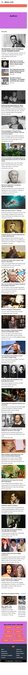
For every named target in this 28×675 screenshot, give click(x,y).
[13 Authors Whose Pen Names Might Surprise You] (13, 550)
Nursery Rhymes (8, 636)
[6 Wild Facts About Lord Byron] (13, 502)
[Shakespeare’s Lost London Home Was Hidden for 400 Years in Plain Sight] (13, 426)
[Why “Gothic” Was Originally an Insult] (9, 606)
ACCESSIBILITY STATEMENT (6, 655)
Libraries (18, 631)
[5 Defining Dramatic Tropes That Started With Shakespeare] (13, 477)
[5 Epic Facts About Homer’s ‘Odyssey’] (13, 207)
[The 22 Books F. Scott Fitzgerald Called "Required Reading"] (13, 46)
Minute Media (10, 661)
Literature (8, 627)
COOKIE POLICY (4, 653)
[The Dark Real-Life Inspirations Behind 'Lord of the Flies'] (13, 400)
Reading (6, 640)
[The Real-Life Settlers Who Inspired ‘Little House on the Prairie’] (13, 256)
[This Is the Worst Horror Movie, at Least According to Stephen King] (13, 352)
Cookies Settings (19, 657)
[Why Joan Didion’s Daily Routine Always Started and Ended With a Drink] (13, 327)
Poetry (19, 636)
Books (8, 631)
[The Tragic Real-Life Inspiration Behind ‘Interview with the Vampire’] (13, 526)
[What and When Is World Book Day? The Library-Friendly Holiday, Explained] (13, 451)
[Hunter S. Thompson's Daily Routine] (13, 304)
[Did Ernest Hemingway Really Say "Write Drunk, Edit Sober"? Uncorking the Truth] (13, 102)
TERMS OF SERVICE (20, 653)
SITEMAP (18, 655)
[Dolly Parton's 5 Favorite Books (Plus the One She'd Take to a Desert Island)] (13, 64)
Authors (18, 627)
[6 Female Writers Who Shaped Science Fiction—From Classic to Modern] (13, 576)
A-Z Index (3, 657)
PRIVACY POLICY (19, 651)
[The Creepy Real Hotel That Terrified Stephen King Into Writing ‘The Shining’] (13, 72)
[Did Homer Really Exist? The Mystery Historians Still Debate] (13, 182)
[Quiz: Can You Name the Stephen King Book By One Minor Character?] (13, 281)
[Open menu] (2, 2)
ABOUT (2, 649)
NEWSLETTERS (4, 651)
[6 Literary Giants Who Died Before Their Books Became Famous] (13, 375)
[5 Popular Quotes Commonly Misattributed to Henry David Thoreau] (13, 232)
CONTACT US (18, 649)
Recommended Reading (18, 640)
